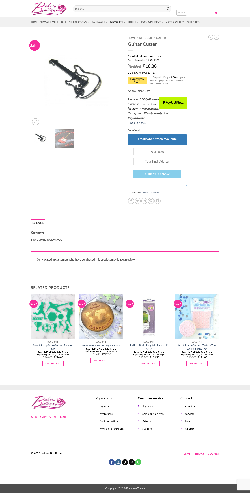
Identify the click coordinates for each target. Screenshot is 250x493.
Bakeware (98, 22)
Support (147, 428)
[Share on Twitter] (138, 201)
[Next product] (210, 37)
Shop (34, 22)
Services (189, 413)
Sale (63, 22)
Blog (187, 421)
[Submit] (168, 8)
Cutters (161, 37)
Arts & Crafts (175, 22)
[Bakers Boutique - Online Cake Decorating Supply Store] (49, 9)
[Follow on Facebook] (99, 454)
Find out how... (137, 122)
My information (109, 421)
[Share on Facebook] (131, 201)
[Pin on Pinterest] (151, 201)
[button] (181, 13)
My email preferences (112, 428)
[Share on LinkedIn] (157, 201)
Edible (132, 22)
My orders (106, 406)
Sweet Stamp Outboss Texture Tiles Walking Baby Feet (197, 347)
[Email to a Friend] (144, 201)
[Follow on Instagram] (105, 454)
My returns (106, 413)
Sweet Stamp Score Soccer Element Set (53, 347)
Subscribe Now (157, 174)
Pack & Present (151, 22)
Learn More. (162, 83)
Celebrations (78, 22)
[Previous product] (216, 37)
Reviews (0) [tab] (38, 222)
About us (190, 406)
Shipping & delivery (153, 413)
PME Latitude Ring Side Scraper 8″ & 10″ (149, 347)
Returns (146, 421)
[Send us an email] (118, 454)
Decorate (116, 22)
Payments (148, 406)
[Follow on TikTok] (112, 454)
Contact (189, 428)
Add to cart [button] (53, 363)
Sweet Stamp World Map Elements (100, 345)
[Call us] (125, 454)
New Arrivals (49, 22)
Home (132, 37)
